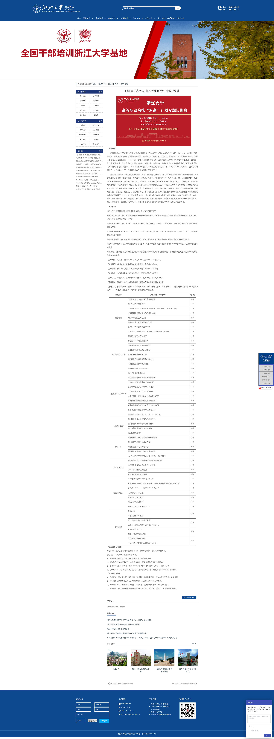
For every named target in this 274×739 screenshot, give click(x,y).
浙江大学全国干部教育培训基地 (161, 715)
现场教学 (180, 18)
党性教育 (96, 135)
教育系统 (83, 96)
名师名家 (161, 18)
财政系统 (96, 101)
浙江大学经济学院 (156, 712)
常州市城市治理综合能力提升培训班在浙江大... (89, 167)
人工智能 (96, 130)
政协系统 (96, 110)
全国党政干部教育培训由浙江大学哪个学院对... (89, 189)
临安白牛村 (117, 669)
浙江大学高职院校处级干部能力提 (183, 683)
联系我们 (171, 18)
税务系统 (83, 115)
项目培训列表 (90, 92)
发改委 (96, 115)
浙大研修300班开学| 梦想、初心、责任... (89, 158)
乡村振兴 (83, 125)
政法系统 (96, 105)
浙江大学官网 (155, 709)
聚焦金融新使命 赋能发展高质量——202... (89, 173)
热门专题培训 (90, 121)
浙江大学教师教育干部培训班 (118, 629)
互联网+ (96, 139)
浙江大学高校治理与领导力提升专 (121, 683)
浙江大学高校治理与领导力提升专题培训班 (123, 624)
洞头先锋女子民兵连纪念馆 (187, 670)
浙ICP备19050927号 (149, 734)
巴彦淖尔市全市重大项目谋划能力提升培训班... (89, 170)
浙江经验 (83, 139)
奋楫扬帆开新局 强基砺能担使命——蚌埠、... (89, 176)
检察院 (83, 105)
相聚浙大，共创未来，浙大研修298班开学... (89, 164)
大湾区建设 (82, 135)
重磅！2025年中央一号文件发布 (86, 186)
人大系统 (83, 110)
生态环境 (83, 144)
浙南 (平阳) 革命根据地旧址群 (164, 670)
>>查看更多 (193, 644)
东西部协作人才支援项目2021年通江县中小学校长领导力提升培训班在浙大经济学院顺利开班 (142, 637)
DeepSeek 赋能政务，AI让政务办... (87, 180)
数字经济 (83, 130)
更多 (100, 151)
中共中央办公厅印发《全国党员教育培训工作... (89, 183)
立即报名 (104, 721)
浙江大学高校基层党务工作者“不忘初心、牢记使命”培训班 (129, 620)
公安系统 (96, 96)
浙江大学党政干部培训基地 (159, 704)
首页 (79, 18)
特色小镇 (96, 125)
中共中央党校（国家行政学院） (161, 706)
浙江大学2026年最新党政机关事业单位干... (89, 155)
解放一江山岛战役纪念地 (140, 670)
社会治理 (96, 144)
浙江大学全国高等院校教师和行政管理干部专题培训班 (127, 633)
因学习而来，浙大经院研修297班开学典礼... (89, 161)
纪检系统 (83, 101)
